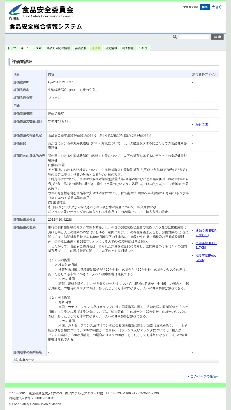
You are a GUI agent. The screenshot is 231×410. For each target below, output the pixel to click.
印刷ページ (26, 360)
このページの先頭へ (205, 376)
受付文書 (202, 124)
